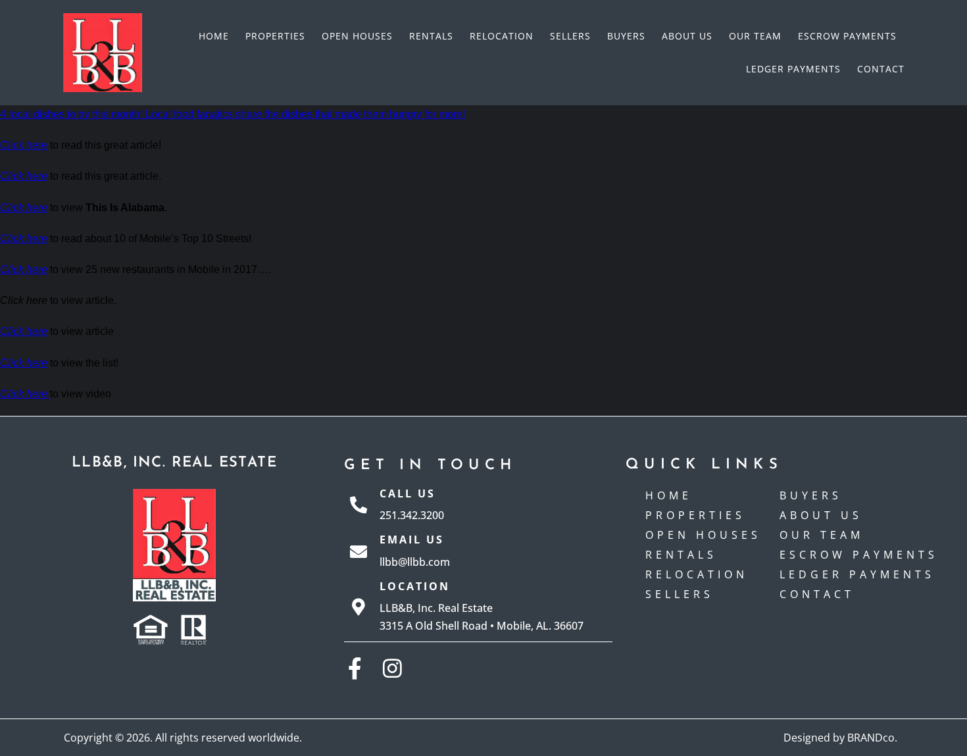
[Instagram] (392, 668)
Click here (23, 145)
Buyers (626, 36)
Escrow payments (847, 36)
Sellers (570, 36)
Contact (881, 69)
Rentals (431, 36)
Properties (275, 36)
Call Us (407, 493)
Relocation (501, 36)
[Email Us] (358, 551)
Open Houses (357, 36)
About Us (687, 36)
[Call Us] (358, 504)
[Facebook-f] (355, 668)
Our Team (755, 36)
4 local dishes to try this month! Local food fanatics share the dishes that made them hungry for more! (232, 114)
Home (214, 36)
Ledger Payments (793, 69)
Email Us (412, 539)
